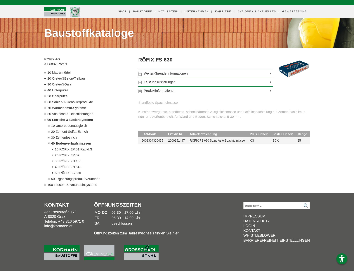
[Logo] (55, 12)
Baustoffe (142, 11)
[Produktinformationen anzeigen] (224, 112)
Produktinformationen (159, 90)
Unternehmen (197, 11)
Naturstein (168, 11)
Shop (122, 11)
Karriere (223, 11)
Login (249, 226)
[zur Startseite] (64, 251)
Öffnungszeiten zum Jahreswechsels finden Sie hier (136, 233)
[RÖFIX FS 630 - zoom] (294, 69)
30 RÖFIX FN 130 (68, 161)
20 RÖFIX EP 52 (67, 155)
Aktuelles (256, 11)
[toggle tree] (84, 72)
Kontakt (251, 231)
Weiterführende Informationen (166, 73)
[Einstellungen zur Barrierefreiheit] (341, 258)
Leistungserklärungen (160, 82)
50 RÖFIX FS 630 (68, 173)
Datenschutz (256, 221)
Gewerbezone (294, 11)
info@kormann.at (58, 226)
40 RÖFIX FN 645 (68, 167)
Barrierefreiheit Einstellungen (276, 240)
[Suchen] (306, 205)
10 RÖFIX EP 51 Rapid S (73, 149)
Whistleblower (259, 235)
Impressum (254, 216)
